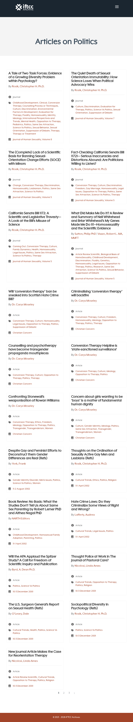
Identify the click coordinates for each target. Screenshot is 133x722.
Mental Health (28, 121)
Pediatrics (18, 124)
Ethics (38, 422)
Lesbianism (35, 188)
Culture (17, 109)
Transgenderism (35, 428)
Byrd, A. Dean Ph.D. (23, 569)
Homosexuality (39, 115)
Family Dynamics (22, 249)
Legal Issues (19, 252)
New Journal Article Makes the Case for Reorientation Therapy (34, 654)
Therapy (55, 131)
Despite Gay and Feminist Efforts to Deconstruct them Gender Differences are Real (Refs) (34, 454)
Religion (112, 480)
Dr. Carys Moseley (23, 304)
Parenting (29, 538)
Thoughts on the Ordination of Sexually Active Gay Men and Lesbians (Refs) (94, 454)
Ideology (17, 118)
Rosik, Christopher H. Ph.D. (28, 86)
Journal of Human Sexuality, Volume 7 (95, 118)
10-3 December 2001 (23, 591)
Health (35, 249)
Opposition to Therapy (48, 121)
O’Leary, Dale (20, 613)
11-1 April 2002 (82, 486)
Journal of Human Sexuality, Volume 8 (32, 139)
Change (17, 185)
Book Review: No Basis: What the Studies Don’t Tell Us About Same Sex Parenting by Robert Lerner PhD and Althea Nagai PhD (34, 507)
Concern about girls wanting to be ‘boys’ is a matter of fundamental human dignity (97, 400)
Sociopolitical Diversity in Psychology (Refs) (89, 606)
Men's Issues (45, 480)
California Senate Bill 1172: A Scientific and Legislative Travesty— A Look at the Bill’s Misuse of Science (34, 219)
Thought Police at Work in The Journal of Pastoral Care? (93, 558)
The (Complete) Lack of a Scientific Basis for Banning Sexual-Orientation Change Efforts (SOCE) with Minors (34, 158)
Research (98, 267)
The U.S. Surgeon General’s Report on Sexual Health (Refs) (33, 606)
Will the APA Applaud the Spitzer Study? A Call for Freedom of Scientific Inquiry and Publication (32, 560)
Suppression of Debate (38, 131)
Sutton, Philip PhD (85, 234)
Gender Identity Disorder (25, 480)
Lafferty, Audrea (85, 514)
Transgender (19, 428)
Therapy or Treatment (24, 134)
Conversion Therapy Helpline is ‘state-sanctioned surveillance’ (94, 347)
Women (49, 428)
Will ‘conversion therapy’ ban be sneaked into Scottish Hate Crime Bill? (33, 295)
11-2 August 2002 (21, 489)
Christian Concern (22, 333)
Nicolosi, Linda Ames (87, 565)
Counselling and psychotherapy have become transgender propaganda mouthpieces (32, 349)
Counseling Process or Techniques (40, 106)
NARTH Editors (21, 518)
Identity (51, 115)
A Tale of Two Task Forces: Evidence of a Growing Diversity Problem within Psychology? (35, 77)
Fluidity (26, 115)
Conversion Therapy (32, 185)
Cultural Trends (84, 480)
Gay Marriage (93, 188)
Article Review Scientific (88, 254)
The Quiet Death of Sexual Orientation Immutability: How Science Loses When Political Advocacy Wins (94, 79)
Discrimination (29, 109)
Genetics (104, 260)
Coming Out (19, 246)
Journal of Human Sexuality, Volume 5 (32, 197)
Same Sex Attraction (43, 124)
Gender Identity (92, 426)
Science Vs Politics (22, 127)
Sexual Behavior (41, 127)
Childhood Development (25, 103)
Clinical (43, 103)
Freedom (80, 188)
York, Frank (19, 463)
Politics (27, 124)
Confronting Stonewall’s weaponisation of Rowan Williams (34, 398)
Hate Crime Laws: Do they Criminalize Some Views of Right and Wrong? (95, 505)
